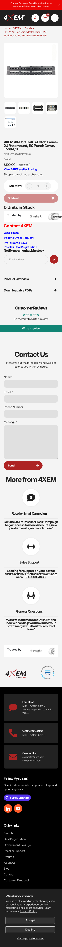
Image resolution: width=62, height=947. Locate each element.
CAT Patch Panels (22, 28)
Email (8, 392)
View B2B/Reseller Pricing (20, 169)
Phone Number (13, 407)
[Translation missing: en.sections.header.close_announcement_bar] (59, 5)
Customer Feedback (17, 880)
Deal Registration (15, 839)
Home (7, 28)
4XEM (7, 158)
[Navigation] (55, 18)
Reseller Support (14, 851)
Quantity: (15, 185)
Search (8, 833)
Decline (30, 929)
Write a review (31, 328)
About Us (10, 862)
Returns (9, 856)
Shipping (9, 174)
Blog (6, 868)
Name (8, 377)
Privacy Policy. (28, 911)
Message (10, 422)
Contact (9, 874)
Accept (30, 920)
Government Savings (17, 845)
